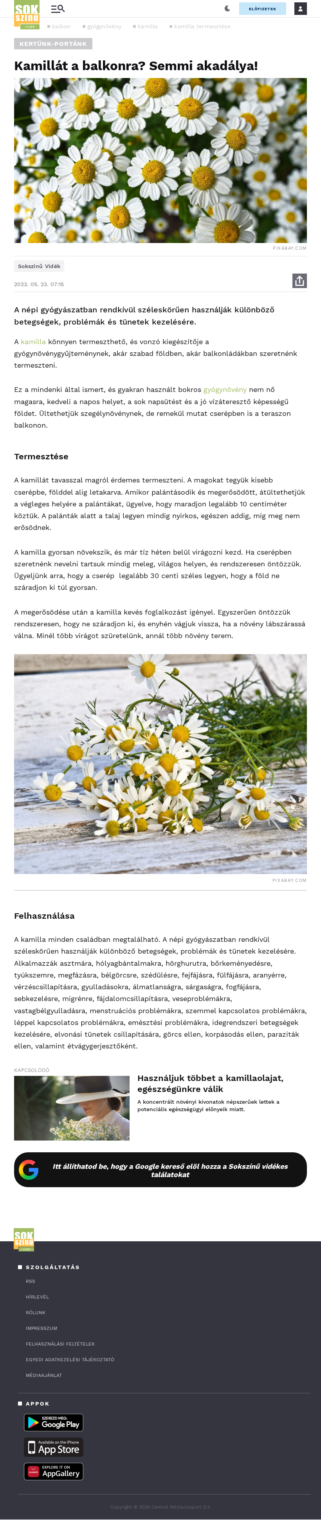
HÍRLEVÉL (37, 1297)
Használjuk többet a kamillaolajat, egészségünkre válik (210, 1083)
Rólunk (35, 1312)
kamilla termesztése (202, 26)
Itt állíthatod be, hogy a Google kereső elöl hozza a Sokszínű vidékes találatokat (170, 1170)
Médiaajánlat (44, 1375)
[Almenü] (58, 9)
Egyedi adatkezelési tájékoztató (70, 1359)
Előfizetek (262, 9)
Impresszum (41, 1328)
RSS (30, 1281)
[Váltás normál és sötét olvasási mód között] (227, 8)
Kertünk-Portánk (53, 43)
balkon (61, 26)
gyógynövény (104, 26)
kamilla (148, 26)
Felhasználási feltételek (60, 1344)
